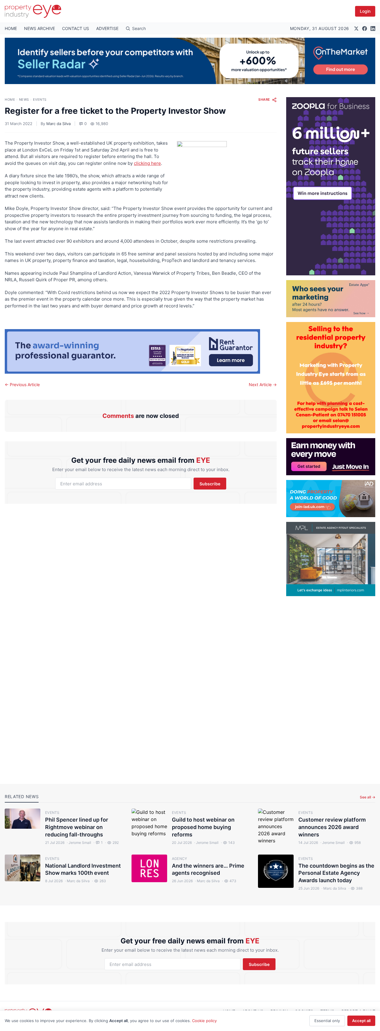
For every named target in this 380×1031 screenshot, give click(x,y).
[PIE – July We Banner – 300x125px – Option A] (330, 456)
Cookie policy (204, 1020)
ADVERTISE (107, 28)
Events (40, 99)
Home (10, 99)
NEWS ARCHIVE (39, 28)
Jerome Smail (79, 842)
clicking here (147, 163)
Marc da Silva (58, 123)
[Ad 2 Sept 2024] (330, 377)
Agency (179, 858)
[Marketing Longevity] (330, 298)
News (24, 99)
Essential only (327, 1020)
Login (365, 11)
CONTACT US (75, 28)
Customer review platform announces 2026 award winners (332, 827)
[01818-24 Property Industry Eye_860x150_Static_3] (141, 351)
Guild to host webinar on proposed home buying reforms (203, 827)
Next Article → (263, 384)
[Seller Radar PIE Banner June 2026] (190, 61)
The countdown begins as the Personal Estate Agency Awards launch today (336, 873)
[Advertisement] (330, 685)
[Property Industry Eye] (33, 11)
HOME (11, 28)
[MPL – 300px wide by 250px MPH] (330, 559)
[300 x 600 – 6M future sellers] (330, 186)
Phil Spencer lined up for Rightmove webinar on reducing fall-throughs (76, 827)
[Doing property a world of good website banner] (330, 498)
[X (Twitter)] (356, 28)
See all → (367, 797)
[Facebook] (364, 28)
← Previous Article (22, 384)
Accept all (361, 1020)
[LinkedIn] (372, 28)
